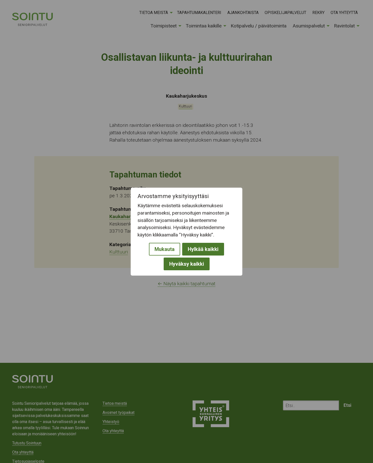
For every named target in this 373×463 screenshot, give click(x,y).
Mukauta (165, 249)
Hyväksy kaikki (186, 264)
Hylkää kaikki (203, 249)
